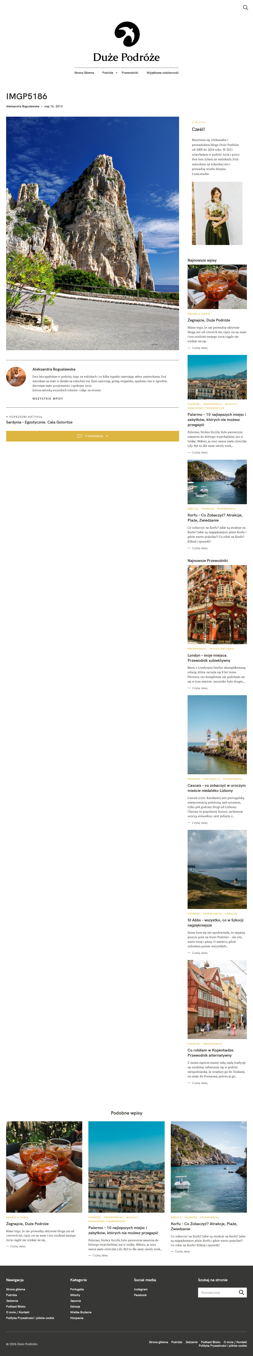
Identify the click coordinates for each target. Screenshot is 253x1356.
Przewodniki (130, 73)
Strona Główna (84, 73)
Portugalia (211, 778)
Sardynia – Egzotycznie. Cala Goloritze (39, 422)
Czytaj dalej (200, 348)
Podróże (107, 73)
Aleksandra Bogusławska (22, 106)
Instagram (141, 1289)
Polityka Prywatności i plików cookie (30, 1318)
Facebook (140, 1295)
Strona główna (15, 1289)
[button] (126, 41)
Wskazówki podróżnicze (206, 408)
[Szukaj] (245, 7)
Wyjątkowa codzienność (163, 73)
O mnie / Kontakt (17, 1312)
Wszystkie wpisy (47, 398)
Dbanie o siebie (199, 313)
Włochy (231, 404)
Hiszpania (76, 1318)
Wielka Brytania (222, 648)
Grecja (193, 508)
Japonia (75, 1301)
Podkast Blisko (15, 1306)
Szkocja (231, 913)
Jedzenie (12, 1301)
